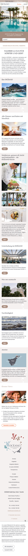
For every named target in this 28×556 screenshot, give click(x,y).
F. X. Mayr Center (19, 1)
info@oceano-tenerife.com (14, 510)
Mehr (4, 110)
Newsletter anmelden (8, 425)
